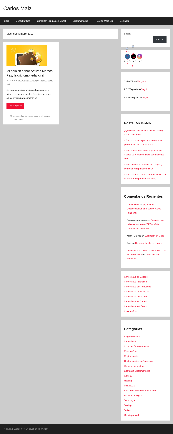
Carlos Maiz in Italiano (135, 296)
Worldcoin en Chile (154, 236)
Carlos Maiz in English (135, 281)
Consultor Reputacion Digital (51, 21)
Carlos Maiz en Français (136, 291)
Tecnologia (129, 400)
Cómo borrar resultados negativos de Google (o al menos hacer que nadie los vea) (144, 154)
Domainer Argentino (134, 366)
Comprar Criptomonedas (136, 346)
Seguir (144, 89)
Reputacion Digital (133, 395)
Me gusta (141, 81)
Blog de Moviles (132, 336)
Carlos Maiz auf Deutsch (136, 306)
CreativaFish (130, 311)
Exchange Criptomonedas (137, 371)
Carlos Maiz (17, 8)
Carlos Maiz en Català (135, 301)
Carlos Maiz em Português (137, 286)
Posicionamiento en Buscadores (140, 390)
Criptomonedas (80, 21)
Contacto (124, 21)
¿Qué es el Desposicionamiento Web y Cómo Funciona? (144, 208)
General (128, 376)
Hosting (128, 380)
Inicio (6, 21)
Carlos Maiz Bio (105, 21)
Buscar (127, 33)
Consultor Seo (23, 21)
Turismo (128, 410)
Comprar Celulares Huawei (148, 243)
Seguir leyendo (15, 106)
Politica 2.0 (129, 385)
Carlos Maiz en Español (136, 277)
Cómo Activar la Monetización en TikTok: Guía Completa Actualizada (145, 224)
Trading (128, 405)
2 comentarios (16, 119)
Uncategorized (131, 415)
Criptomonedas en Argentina (37, 116)
